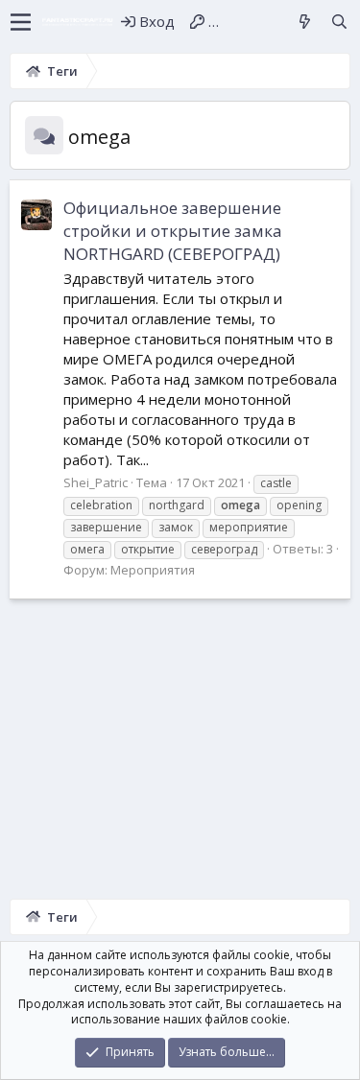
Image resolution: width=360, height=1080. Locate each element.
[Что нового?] (305, 21)
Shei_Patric (95, 482)
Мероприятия (152, 569)
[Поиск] (339, 21)
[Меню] (20, 22)
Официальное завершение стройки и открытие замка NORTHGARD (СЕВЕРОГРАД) (172, 231)
